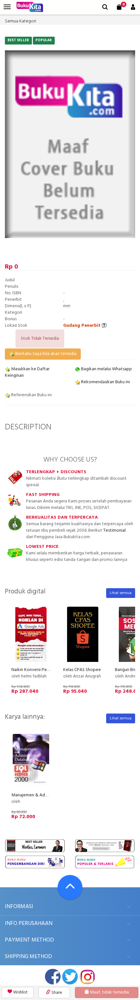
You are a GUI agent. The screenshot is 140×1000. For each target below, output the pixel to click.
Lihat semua (121, 593)
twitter (70, 976)
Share (56, 992)
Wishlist (20, 992)
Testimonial (114, 530)
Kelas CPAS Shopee (82, 670)
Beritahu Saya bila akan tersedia (45, 354)
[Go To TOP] (70, 887)
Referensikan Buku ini (31, 395)
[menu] (7, 7)
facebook (53, 976)
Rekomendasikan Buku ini (105, 382)
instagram (87, 976)
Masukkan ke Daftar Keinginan (27, 372)
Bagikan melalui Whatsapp (106, 369)
